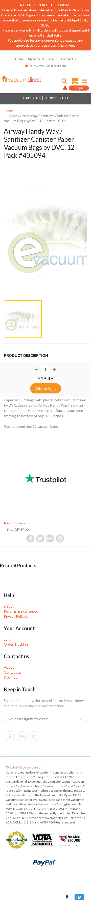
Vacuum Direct (30, 767)
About (53, 59)
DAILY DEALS (31, 98)
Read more (14, 523)
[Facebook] (10, 736)
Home (19, 59)
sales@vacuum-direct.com (48, 66)
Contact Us (68, 59)
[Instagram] (34, 736)
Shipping (10, 606)
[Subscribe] (81, 719)
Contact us (12, 672)
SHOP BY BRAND (56, 98)
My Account (36, 59)
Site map (10, 677)
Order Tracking (16, 644)
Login (8, 639)
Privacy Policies (16, 616)
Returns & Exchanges (21, 611)
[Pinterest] (22, 736)
